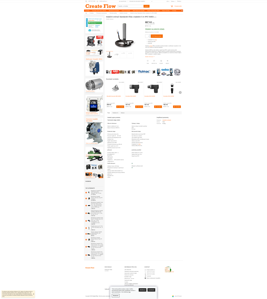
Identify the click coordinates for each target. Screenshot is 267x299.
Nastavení (115, 295)
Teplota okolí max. (136, 154)
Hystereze (109, 159)
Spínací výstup (135, 126)
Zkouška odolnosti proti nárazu (114, 172)
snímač (150, 45)
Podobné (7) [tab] (115, 112)
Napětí (109, 140)
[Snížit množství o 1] (150, 37)
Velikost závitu (135, 140)
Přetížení (109, 139)
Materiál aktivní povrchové (138, 134)
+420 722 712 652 (151, 272)
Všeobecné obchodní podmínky (137, 1)
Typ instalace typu (136, 137)
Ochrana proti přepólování (113, 137)
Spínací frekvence (111, 127)
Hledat (146, 6)
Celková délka (135, 145)
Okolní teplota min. (136, 152)
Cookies (126, 282)
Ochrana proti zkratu (112, 134)
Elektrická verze (111, 142)
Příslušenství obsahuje (112, 167)
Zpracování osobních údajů (131, 273)
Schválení (109, 175)
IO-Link (133, 129)
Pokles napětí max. (111, 145)
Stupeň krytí (134, 156)
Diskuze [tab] (122, 112)
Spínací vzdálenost (111, 126)
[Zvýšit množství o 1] (150, 35)
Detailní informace (149, 56)
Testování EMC (110, 170)
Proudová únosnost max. (112, 144)
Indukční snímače (167, 120)
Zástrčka (134, 142)
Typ (133, 135)
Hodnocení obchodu (129, 274)
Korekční (109, 152)
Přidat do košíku (157, 36)
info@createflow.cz (151, 269)
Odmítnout (142, 289)
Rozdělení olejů (128, 276)
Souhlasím (151, 289)
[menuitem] (87, 11)
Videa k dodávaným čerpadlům (153, 278)
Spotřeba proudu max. (112, 147)
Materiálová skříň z (136, 139)
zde (129, 292)
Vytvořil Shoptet (178, 296)
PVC (156, 39)
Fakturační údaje (108, 269)
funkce (113, 166)
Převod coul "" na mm (129, 278)
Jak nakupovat (122, 1)
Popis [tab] (108, 112)
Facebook (149, 276)
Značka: (109, 19)
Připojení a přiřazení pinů (137, 165)
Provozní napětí (111, 135)
